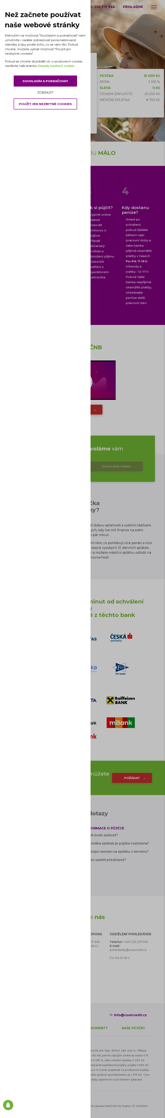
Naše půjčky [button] (133, 1028)
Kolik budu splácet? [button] (102, 835)
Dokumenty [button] (97, 1028)
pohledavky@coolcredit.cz (128, 950)
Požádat (132, 778)
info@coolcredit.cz (130, 1015)
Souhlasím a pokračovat (45, 81)
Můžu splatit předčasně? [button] (106, 860)
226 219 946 (104, 7)
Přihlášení (133, 7)
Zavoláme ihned (116, 466)
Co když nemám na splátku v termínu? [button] (117, 852)
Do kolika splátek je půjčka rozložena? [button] (117, 843)
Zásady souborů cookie (56, 66)
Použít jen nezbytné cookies (45, 104)
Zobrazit (45, 92)
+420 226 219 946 (136, 942)
